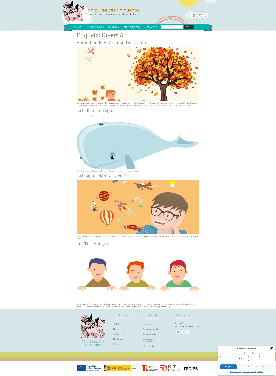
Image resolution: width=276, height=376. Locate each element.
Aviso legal (260, 372)
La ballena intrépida (96, 110)
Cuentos (113, 26)
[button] (272, 349)
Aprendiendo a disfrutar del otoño (111, 42)
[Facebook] (194, 15)
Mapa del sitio (148, 346)
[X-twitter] (200, 15)
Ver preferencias (264, 367)
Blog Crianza (132, 26)
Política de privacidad (249, 372)
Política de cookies (236, 372)
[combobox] (172, 27)
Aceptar (228, 367)
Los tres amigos (92, 243)
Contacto (151, 26)
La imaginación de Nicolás (102, 175)
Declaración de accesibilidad (148, 340)
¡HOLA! (78, 26)
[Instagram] (206, 15)
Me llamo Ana (95, 26)
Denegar (246, 367)
